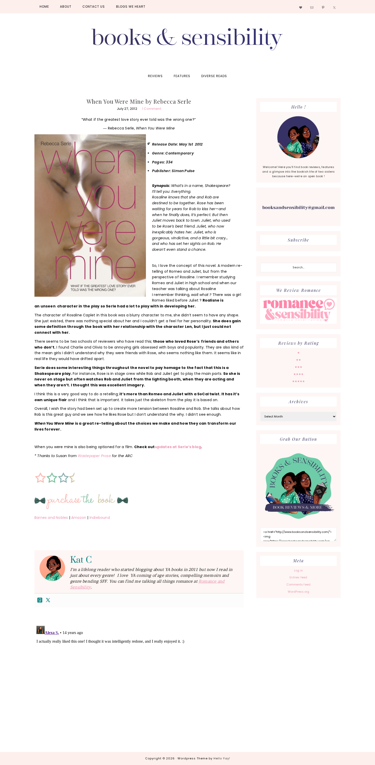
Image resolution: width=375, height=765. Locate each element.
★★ (298, 360)
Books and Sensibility (187, 41)
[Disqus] (139, 687)
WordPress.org (298, 592)
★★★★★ (298, 381)
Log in (298, 570)
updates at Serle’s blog (178, 446)
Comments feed (298, 584)
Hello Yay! (222, 758)
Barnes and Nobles (51, 517)
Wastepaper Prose (94, 455)
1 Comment (151, 108)
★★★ (299, 367)
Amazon (78, 517)
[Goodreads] (40, 600)
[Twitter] (48, 600)
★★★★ (298, 374)
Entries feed (298, 577)
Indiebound (100, 517)
